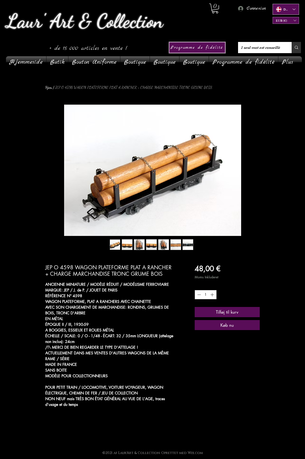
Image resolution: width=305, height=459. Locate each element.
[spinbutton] (205, 294)
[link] (215, 8)
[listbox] (286, 20)
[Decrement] (198, 294)
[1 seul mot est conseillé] (296, 47)
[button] (286, 20)
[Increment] (212, 294)
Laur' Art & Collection (84, 21)
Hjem (48, 87)
